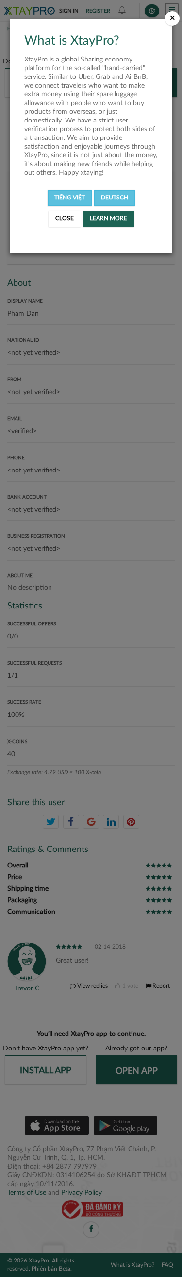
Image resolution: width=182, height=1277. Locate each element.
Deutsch (114, 197)
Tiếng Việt (69, 197)
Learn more (108, 218)
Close (64, 218)
